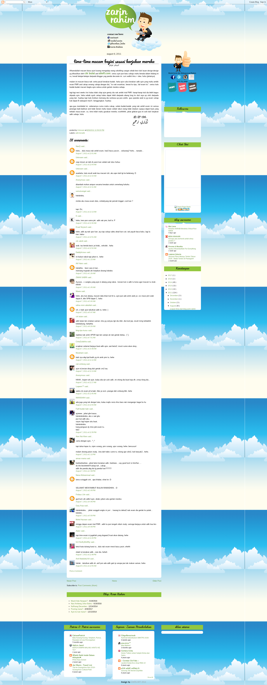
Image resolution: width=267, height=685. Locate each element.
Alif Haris (79, 263)
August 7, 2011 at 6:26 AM (85, 326)
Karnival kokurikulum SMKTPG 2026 (135, 638)
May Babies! (125, 645)
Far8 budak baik (82, 409)
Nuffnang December (79, 606)
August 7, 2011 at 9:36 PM (85, 527)
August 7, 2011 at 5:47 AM (85, 312)
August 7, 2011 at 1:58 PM (85, 471)
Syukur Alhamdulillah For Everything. (182, 249)
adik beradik (80, 133)
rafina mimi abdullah (84, 305)
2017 (170, 275)
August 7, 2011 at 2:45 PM (85, 490)
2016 (170, 279)
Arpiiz (78, 531)
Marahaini (80, 353)
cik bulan (79, 316)
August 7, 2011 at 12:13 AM (86, 212)
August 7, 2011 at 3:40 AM (85, 301)
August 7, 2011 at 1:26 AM (85, 273)
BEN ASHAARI (174, 236)
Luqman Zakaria (174, 254)
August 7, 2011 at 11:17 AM (86, 382)
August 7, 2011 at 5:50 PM (85, 516)
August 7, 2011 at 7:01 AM (85, 338)
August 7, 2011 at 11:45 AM (86, 394)
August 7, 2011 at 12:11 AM (86, 187)
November (174, 299)
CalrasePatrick (78, 635)
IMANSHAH (80, 398)
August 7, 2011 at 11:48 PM (86, 555)
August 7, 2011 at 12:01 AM (86, 153)
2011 (170, 293)
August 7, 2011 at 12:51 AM (86, 237)
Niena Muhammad (83, 475)
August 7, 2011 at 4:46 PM (85, 502)
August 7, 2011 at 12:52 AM (86, 248)
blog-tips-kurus (82, 330)
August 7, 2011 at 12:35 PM (86, 432)
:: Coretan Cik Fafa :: (130, 661)
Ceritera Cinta (127, 651)
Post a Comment (76, 571)
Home (114, 581)
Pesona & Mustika (175, 247)
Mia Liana (172, 226)
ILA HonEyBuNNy (83, 542)
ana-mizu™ (126, 643)
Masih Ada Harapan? (79, 601)
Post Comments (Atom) (87, 585)
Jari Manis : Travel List (82, 665)
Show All (150, 677)
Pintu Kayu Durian (79, 660)
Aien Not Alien (81, 436)
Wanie (78, 291)
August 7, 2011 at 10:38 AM (86, 349)
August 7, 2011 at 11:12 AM (86, 360)
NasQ (78, 146)
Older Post (157, 581)
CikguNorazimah (128, 635)
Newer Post (71, 581)
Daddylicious (81, 252)
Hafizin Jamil (78, 645)
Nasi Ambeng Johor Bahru (81, 604)
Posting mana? (77, 609)
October (173, 303)
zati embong (81, 364)
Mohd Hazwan (81, 520)
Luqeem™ (80, 386)
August (173, 306)
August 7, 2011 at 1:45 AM (85, 287)
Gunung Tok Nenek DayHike (132, 671)
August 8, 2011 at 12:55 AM (86, 566)
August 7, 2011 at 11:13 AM (86, 371)
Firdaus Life (80, 494)
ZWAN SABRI (81, 277)
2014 (170, 282)
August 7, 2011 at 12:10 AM (86, 176)
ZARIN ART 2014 (138, 682)
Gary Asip (80, 506)
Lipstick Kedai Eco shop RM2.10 (133, 663)
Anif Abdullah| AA (83, 559)
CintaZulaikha (81, 342)
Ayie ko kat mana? (78, 612)
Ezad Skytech (81, 227)
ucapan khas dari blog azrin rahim (183, 309)
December (174, 296)
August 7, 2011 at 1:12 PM (85, 454)
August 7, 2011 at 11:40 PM (86, 538)
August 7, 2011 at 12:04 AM (86, 165)
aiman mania (81, 458)
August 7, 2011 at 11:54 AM (86, 405)
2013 (170, 286)
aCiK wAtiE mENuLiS (130, 668)
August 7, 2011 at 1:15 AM (85, 259)
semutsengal (81, 191)
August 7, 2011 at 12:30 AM (86, 223)
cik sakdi (79, 241)
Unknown (79, 157)
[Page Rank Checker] (183, 207)
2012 (170, 289)
